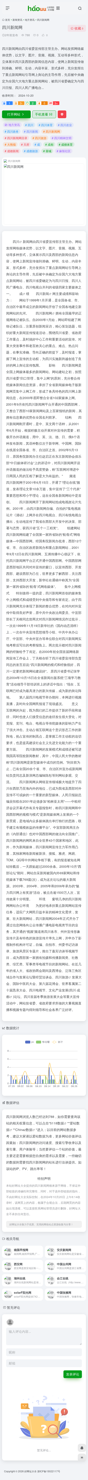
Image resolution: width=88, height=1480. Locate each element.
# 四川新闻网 (51, 131)
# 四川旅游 (39, 138)
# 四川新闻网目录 (16, 138)
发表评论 (72, 1374)
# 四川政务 (12, 131)
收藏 (78, 28)
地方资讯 (30, 19)
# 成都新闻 (12, 151)
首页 (7, 19)
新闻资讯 (17, 19)
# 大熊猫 (10, 144)
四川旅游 (61, 977)
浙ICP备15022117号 (48, 1471)
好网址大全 (30, 1471)
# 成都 (49, 144)
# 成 (37, 144)
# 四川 (29, 125)
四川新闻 (42, 293)
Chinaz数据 (23, 1129)
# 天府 (25, 144)
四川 (16, 241)
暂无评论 (13, 1307)
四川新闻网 (44, 313)
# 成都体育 (66, 144)
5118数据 (57, 1123)
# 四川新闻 (31, 131)
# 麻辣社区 (64, 151)
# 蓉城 (47, 151)
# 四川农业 (65, 125)
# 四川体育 (46, 125)
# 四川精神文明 (61, 138)
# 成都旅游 (31, 151)
